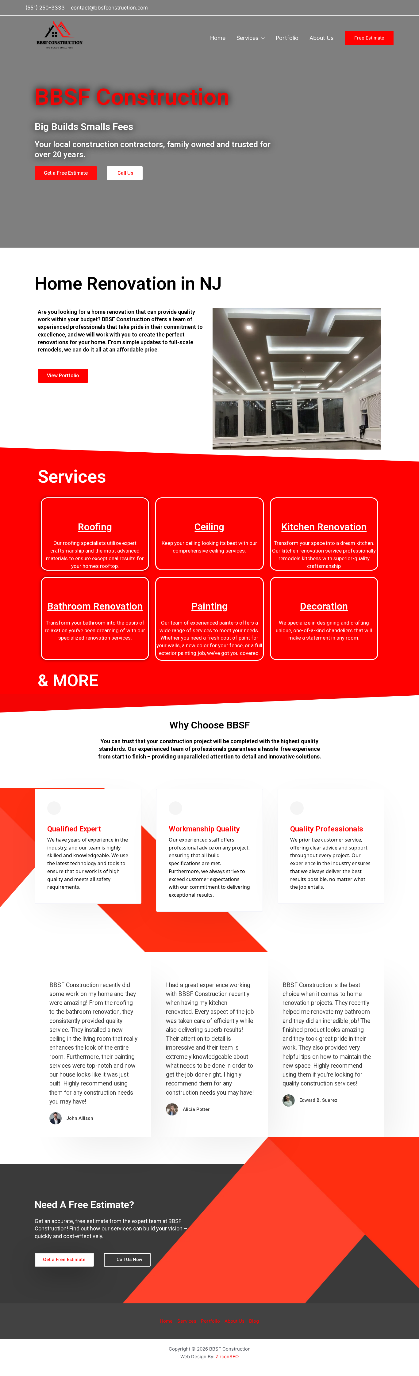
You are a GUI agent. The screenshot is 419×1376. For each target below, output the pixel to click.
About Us (321, 38)
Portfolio (287, 38)
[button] (261, 38)
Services (247, 38)
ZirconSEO (227, 1356)
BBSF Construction (46, 52)
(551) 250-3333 (45, 8)
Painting (209, 606)
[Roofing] (95, 506)
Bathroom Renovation (95, 606)
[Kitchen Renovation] (324, 506)
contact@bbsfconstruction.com (109, 8)
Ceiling (209, 527)
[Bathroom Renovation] (95, 585)
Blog (254, 1321)
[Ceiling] (209, 506)
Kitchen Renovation (324, 527)
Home (217, 38)
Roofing (95, 527)
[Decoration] (324, 585)
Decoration (324, 606)
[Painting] (209, 585)
